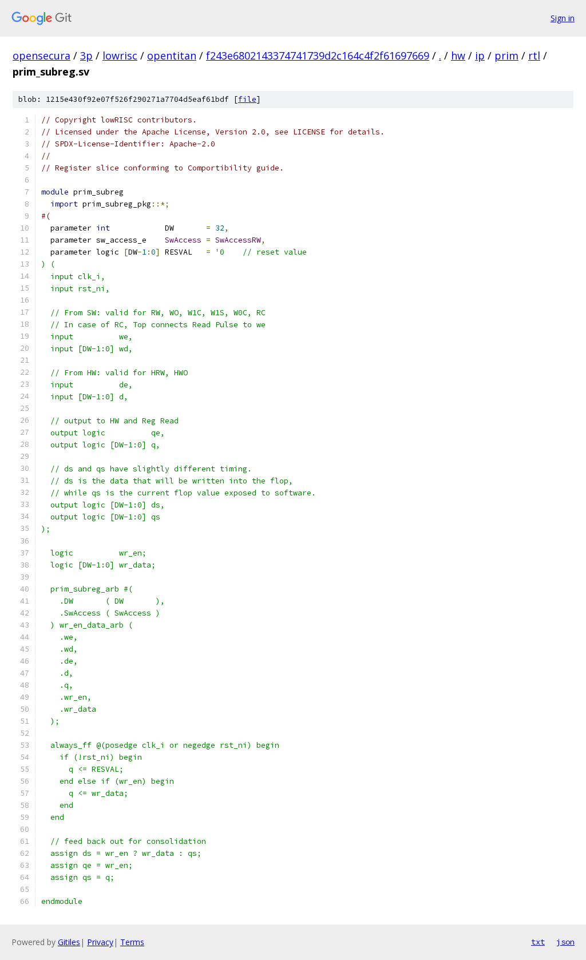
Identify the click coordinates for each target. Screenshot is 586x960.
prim (506, 55)
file (247, 99)
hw (458, 55)
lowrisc (119, 55)
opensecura (41, 55)
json (565, 942)
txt (538, 942)
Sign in (563, 18)
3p (86, 55)
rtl (534, 55)
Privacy (100, 942)
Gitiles (69, 942)
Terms (132, 942)
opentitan (171, 55)
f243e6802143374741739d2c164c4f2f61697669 (317, 55)
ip (480, 55)
